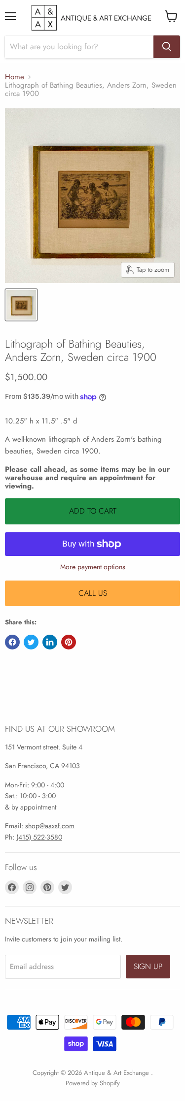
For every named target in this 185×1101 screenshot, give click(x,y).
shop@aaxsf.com (49, 826)
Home (14, 77)
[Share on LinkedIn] (49, 642)
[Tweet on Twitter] (31, 642)
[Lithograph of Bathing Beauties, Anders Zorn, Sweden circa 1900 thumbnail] (21, 305)
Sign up (148, 966)
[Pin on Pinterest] (68, 642)
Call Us (92, 593)
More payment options (92, 567)
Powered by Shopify (93, 1083)
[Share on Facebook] (12, 642)
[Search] (166, 46)
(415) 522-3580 (39, 837)
